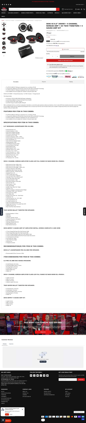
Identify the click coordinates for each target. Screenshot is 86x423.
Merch (3, 16)
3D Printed (50, 12)
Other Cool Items (40, 12)
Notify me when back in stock (65, 60)
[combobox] (32, 9)
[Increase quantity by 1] (57, 56)
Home (3, 20)
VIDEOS (3, 403)
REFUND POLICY (47, 393)
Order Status (67, 393)
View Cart (67, 396)
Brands (4, 12)
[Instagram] (34, 375)
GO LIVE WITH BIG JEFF (6, 398)
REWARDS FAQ (4, 401)
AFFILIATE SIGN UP (27, 396)
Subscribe (81, 379)
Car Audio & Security (13, 12)
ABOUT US (25, 391)
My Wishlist (67, 394)
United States (79, 4)
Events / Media (77, 12)
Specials (57, 12)
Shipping (71, 81)
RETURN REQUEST (5, 399)
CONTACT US (25, 393)
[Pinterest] (44, 375)
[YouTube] (37, 375)
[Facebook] (31, 375)
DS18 (49, 37)
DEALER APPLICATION (6, 393)
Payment (44, 81)
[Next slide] (4, 56)
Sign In (66, 391)
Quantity (48, 53)
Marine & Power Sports (27, 12)
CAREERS (25, 394)
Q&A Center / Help (66, 12)
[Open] (3, 420)
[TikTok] (41, 375)
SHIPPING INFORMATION (49, 394)
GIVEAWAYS (3, 396)
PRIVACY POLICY (47, 391)
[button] (4, 25)
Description (15, 81)
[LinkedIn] (47, 375)
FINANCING (3, 394)
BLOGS (2, 391)
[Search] (57, 9)
